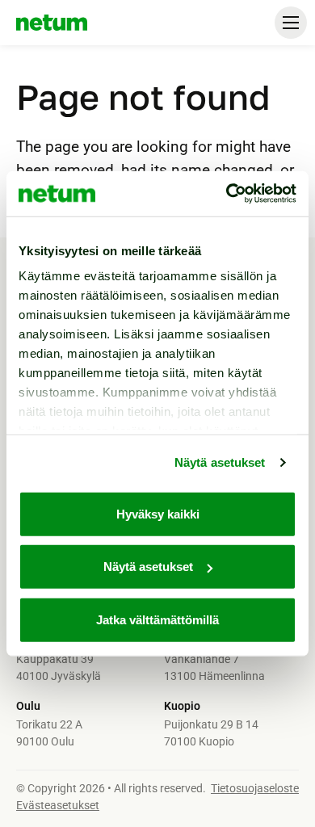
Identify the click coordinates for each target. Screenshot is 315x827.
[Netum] (51, 22)
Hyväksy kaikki (158, 513)
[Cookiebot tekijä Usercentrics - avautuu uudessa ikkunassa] (226, 193)
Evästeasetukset (57, 805)
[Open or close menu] (291, 22)
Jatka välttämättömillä (157, 619)
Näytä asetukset (220, 462)
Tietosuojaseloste (255, 788)
